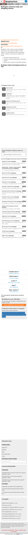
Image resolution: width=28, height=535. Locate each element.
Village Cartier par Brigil (9, 503)
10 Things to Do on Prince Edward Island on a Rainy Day (13, 493)
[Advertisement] (14, 24)
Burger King (4, 447)
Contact (16, 530)
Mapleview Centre (5, 41)
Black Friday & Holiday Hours (8, 530)
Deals (24, 4)
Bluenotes (4, 449)
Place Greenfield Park (9, 511)
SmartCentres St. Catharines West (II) (13, 507)
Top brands (10, 4)
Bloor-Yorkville (4, 44)
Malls (3, 4)
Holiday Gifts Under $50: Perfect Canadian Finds (12, 486)
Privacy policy (14, 531)
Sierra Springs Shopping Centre (11, 514)
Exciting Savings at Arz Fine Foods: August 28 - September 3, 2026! (12, 477)
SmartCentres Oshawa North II (11, 516)
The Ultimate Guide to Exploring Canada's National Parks (12, 489)
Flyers (17, 4)
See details (21, 534)
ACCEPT (17, 534)
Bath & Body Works (6, 454)
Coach (3, 456)
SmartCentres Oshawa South (11, 518)
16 (1, 47)
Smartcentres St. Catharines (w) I (12, 509)
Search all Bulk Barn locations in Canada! (13, 305)
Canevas (6, 505)
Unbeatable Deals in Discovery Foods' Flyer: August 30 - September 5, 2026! (14, 473)
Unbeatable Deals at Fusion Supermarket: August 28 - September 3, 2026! (13, 480)
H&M (3, 451)
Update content (22, 530)
